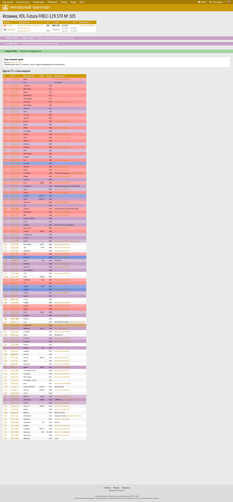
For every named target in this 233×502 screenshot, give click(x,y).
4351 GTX (15, 325)
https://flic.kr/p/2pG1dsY (62, 425)
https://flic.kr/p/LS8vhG (61, 147)
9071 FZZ (14, 299)
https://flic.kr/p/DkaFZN (62, 183)
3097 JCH (14, 351)
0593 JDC (14, 367)
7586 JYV (14, 380)
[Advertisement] (116, 463)
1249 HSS (15, 348)
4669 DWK (15, 247)
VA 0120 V (15, 147)
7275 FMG (15, 273)
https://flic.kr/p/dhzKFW (62, 102)
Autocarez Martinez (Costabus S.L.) (31, 25)
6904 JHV (14, 364)
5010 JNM (15, 370)
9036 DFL (14, 218)
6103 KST (15, 390)
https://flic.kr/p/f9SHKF (61, 293)
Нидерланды (11, 29)
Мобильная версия (116, 490)
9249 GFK (15, 305)
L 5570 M (14, 124)
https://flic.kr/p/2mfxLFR (62, 244)
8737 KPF (14, 399)
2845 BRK (15, 182)
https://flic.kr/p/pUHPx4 (62, 228)
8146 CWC (15, 208)
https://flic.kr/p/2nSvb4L (62, 406)
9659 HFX (15, 338)
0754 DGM (15, 241)
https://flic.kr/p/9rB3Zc (61, 202)
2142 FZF (14, 293)
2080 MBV (15, 422)
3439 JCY (14, 354)
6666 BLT (14, 189)
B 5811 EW (15, 115)
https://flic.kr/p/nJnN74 (61, 241)
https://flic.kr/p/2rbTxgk (62, 429)
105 (5, 79)
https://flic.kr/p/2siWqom (62, 364)
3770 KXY (15, 409)
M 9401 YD (15, 179)
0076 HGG (15, 335)
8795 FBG (15, 250)
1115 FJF (14, 267)
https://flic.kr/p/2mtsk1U (62, 306)
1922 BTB (15, 263)
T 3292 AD (15, 150)
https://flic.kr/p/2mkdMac (62, 367)
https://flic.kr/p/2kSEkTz (62, 390)
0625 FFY (14, 257)
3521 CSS (14, 225)
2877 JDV (14, 360)
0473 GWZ (15, 318)
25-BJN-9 (14, 386)
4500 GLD (15, 315)
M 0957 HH (15, 118)
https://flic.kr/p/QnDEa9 (62, 160)
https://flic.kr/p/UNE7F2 (62, 251)
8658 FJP (14, 270)
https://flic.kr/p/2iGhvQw (62, 247)
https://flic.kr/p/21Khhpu (62, 377)
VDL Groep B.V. (25, 28)
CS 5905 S (15, 127)
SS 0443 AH (15, 144)
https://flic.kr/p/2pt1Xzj (61, 309)
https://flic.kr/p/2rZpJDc (62, 419)
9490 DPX (15, 231)
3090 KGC (15, 377)
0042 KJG (14, 396)
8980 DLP (15, 234)
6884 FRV (14, 280)
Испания (10, 25)
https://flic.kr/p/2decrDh (62, 215)
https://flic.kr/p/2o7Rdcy (62, 338)
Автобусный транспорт (30, 7)
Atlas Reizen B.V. (25, 31)
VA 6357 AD (15, 163)
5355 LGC (14, 415)
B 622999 (15, 85)
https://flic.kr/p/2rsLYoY (61, 435)
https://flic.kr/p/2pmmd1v (62, 432)
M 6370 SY (15, 157)
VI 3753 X (14, 176)
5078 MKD (15, 428)
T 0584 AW (15, 79)
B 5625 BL (15, 102)
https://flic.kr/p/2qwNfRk (62, 302)
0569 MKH (15, 432)
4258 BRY (14, 186)
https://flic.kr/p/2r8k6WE (87, 25)
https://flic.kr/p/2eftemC (62, 403)
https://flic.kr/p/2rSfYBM (62, 189)
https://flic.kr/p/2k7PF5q (62, 273)
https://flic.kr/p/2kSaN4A (62, 79)
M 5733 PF (15, 153)
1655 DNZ (15, 228)
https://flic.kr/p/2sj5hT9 (61, 351)
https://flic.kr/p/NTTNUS (62, 280)
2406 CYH (15, 212)
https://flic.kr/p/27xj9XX (61, 267)
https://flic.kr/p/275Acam (62, 341)
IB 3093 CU (15, 166)
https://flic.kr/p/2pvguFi (61, 361)
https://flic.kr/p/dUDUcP (62, 121)
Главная (107, 488)
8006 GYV (15, 322)
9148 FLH (14, 283)
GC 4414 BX (15, 173)
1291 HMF (15, 344)
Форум (116, 488)
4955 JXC (14, 373)
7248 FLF (14, 296)
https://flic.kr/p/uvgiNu (61, 315)
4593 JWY (15, 383)
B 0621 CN (15, 108)
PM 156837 (15, 89)
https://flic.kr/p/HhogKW (76, 173)
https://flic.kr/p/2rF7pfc (61, 357)
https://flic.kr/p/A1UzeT (61, 328)
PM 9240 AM (16, 121)
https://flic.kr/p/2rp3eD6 (77, 322)
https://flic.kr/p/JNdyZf (61, 128)
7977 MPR (15, 435)
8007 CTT (15, 215)
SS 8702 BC (15, 170)
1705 (6, 195)
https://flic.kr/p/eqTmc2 (61, 166)
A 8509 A (14, 95)
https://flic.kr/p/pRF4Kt (61, 257)
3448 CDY (14, 202)
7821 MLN (15, 425)
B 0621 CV (15, 111)
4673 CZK (15, 221)
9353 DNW (15, 238)
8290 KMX (15, 393)
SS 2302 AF (15, 137)
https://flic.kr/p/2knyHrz (62, 409)
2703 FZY (14, 309)
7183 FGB (15, 244)
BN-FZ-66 (15, 195)
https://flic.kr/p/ (74, 241)
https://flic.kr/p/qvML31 (61, 283)
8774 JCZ (14, 357)
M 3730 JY (15, 131)
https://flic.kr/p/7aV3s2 (61, 289)
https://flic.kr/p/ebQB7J (61, 170)
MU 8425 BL (15, 160)
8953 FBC (14, 254)
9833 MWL (15, 438)
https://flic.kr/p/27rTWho (62, 332)
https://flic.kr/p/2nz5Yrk (62, 370)
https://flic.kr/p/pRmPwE (62, 212)
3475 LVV (14, 419)
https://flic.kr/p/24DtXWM (62, 383)
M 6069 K (14, 92)
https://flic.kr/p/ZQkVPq (62, 374)
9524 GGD (15, 312)
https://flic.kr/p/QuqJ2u (61, 192)
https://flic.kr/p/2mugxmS (69, 399)
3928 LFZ (14, 412)
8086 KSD (15, 403)
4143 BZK (15, 192)
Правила (125, 488)
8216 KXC (15, 406)
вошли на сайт (15, 62)
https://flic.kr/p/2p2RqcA (74, 416)
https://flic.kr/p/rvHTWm (62, 137)
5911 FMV (15, 289)
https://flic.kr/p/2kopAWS (62, 396)
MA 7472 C (15, 98)
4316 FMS (15, 286)
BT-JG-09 (14, 276)
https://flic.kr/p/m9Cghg (62, 254)
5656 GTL (15, 328)
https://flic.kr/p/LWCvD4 (62, 176)
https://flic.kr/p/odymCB (62, 264)
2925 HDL (15, 331)
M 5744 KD (15, 140)
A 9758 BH (15, 134)
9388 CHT (15, 205)
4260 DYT (15, 260)
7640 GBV (15, 302)
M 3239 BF (15, 105)
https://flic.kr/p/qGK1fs (61, 134)
